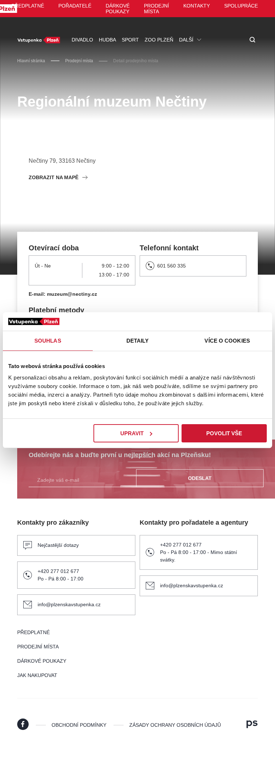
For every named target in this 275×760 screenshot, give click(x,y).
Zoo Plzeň (159, 40)
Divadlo (82, 40)
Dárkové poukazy (118, 8)
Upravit (132, 433)
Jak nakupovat (37, 675)
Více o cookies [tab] (227, 341)
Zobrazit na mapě (53, 177)
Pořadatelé (74, 6)
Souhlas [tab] (47, 341)
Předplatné (27, 6)
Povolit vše (224, 433)
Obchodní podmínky (79, 725)
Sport (130, 40)
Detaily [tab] (137, 341)
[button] (252, 40)
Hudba (107, 40)
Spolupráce (241, 6)
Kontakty (196, 6)
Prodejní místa (156, 8)
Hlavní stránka (31, 60)
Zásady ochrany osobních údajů (175, 725)
